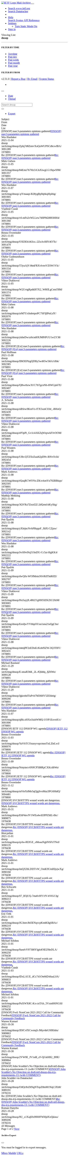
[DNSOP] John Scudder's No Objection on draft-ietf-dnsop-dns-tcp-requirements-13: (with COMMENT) (33, 1072)
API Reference (32, 20)
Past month (14, 62)
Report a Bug (18, 78)
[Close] (2, 1142)
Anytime (12, 53)
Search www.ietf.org (19, 8)
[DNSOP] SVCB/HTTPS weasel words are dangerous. (30, 803)
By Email (32, 78)
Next (16, 1128)
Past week (13, 59)
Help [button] (10, 17)
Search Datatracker (18, 11)
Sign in (12, 29)
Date (10, 95)
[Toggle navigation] (32, 3)
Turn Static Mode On (26, 26)
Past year (13, 65)
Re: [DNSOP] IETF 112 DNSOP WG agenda (33, 754)
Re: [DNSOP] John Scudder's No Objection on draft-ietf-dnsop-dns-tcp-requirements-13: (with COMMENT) (33, 1102)
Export (11, 113)
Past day (12, 56)
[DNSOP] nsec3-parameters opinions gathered (31, 133)
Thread (12, 98)
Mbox (4, 1153)
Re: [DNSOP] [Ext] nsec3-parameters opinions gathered (32, 348)
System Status (46, 78)
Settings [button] (12, 23)
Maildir (12, 1153)
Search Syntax (15, 20)
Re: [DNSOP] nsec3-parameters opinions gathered (29, 156)
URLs (20, 1153)
